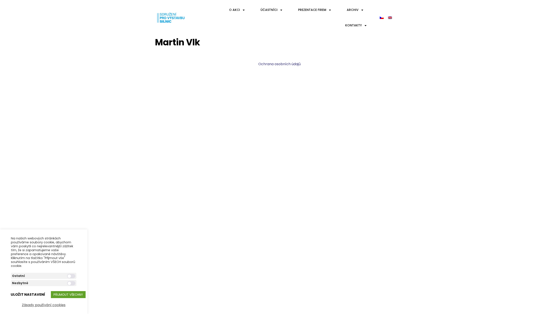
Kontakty (353, 25)
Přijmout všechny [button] (68, 294)
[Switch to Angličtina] (390, 18)
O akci (234, 10)
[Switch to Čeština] (382, 18)
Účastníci (269, 10)
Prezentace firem (312, 10)
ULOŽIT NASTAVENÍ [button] (28, 294)
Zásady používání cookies (44, 304)
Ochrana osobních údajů (279, 64)
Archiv (353, 10)
